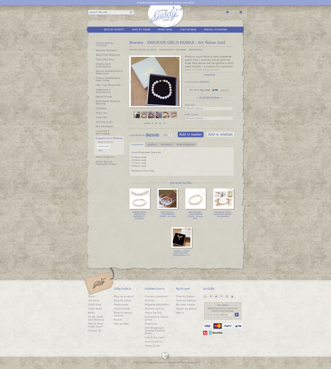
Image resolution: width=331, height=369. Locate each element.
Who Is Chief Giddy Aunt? (95, 325)
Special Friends (104, 96)
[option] (155, 81)
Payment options (154, 308)
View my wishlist (186, 300)
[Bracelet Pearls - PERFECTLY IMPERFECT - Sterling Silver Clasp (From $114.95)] (140, 198)
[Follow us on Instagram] (227, 296)
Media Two (193, 362)
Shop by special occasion (123, 314)
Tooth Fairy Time (105, 59)
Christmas (101, 108)
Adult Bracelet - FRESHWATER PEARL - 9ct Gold (168, 214)
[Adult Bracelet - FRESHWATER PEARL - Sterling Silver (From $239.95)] (195, 198)
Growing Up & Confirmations (103, 65)
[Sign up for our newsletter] (205, 296)
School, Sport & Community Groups (106, 162)
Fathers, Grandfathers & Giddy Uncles (108, 79)
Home (91, 296)
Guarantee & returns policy (156, 318)
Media (91, 312)
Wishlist (222, 12)
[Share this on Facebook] (152, 123)
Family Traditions (105, 157)
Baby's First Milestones (108, 54)
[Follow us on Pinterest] (221, 296)
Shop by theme (122, 300)
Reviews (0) (166, 145)
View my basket (185, 296)
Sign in (180, 312)
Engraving (151, 323)
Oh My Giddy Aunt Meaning (96, 318)
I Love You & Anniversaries (103, 132)
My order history (185, 304)
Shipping (152, 145)
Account (208, 12)
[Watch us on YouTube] (232, 296)
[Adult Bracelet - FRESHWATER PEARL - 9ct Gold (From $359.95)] (167, 198)
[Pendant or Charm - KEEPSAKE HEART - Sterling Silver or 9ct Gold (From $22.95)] (223, 198)
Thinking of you (104, 122)
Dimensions (137, 145)
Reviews (150, 300)
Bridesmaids (103, 146)
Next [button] (176, 81)
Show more (209, 75)
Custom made (122, 308)
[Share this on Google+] (160, 123)
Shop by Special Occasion (142, 50)
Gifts (100, 150)
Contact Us (94, 330)
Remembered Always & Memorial (108, 102)
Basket (236, 12)
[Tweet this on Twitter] (156, 123)
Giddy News (95, 308)
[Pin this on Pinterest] (164, 123)
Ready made (121, 304)
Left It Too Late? (154, 337)
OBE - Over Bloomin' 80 (108, 85)
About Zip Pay (153, 312)
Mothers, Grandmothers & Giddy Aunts (109, 72)
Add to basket (190, 134)
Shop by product (123, 296)
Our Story (93, 300)
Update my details (186, 308)
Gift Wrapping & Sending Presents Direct (155, 330)
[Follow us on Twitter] (216, 296)
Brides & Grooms (105, 142)
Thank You (101, 113)
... (139, 215)
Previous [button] (133, 81)
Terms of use (152, 345)
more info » (224, 90)
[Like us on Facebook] (211, 296)
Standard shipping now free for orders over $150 (165, 2)
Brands (118, 319)
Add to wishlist (220, 134)
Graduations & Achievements (103, 90)
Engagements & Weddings (109, 138)
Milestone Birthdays (106, 50)
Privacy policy (153, 341)
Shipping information (157, 304)
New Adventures (104, 126)
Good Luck (101, 117)
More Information (186, 145)
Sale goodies (121, 323)
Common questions (156, 296)
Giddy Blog (94, 304)
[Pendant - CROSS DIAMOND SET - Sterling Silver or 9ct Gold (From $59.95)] (181, 237)
